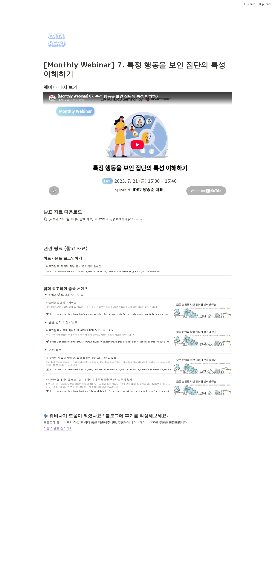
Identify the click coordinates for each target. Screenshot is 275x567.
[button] (249, 4)
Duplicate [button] (265, 4)
